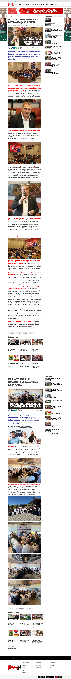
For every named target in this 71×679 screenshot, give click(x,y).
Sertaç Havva (29, 608)
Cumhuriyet (36, 330)
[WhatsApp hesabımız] (62, 1)
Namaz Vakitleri (39, 667)
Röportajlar (24, 672)
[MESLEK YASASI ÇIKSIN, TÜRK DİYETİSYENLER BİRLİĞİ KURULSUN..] (48, 26)
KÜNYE (51, 667)
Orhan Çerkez (22, 608)
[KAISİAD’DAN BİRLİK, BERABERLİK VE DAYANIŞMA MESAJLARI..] (25, 343)
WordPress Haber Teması (23, 677)
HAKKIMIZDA (52, 669)
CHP (30, 330)
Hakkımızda (51, 4)
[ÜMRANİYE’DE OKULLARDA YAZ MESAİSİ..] (13, 343)
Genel (33, 4)
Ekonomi (24, 665)
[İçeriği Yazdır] (21, 48)
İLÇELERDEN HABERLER (39, 388)
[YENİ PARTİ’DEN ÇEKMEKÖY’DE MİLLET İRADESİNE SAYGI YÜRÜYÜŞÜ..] (37, 358)
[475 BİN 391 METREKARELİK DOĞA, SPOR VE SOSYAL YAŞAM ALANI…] (48, 43)
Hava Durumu (38, 665)
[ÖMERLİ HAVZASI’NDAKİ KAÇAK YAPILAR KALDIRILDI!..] (48, 37)
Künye (56, 4)
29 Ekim (10, 330)
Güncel (36, 4)
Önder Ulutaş (31, 333)
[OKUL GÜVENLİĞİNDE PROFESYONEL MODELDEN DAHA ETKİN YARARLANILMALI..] (48, 72)
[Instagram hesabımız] (29, 658)
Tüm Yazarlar (52, 665)
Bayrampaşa (16, 330)
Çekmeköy (11, 608)
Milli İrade (25, 333)
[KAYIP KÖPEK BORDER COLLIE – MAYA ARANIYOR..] (13, 358)
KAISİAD (16, 608)
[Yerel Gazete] (12, 5)
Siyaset (40, 4)
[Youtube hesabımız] (60, 1)
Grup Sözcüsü (12, 333)
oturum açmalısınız (21, 650)
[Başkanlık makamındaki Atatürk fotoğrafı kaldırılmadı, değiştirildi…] (37, 343)
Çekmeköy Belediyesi (24, 330)
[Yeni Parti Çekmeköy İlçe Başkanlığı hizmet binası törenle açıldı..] (25, 358)
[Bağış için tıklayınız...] (35, 13)
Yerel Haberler (28, 4)
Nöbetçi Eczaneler (39, 669)
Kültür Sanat (45, 4)
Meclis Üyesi (19, 333)
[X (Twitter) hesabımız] (57, 1)
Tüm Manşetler (21, 4)
